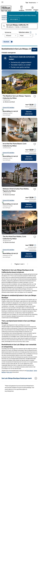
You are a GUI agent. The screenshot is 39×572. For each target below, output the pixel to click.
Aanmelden (29, 10)
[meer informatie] (35, 105)
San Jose (9, 372)
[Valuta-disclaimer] (30, 32)
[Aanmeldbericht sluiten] (36, 13)
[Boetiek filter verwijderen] (12, 42)
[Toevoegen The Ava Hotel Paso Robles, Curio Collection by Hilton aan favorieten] (34, 237)
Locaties (4, 16)
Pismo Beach (29, 370)
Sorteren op (8, 32)
